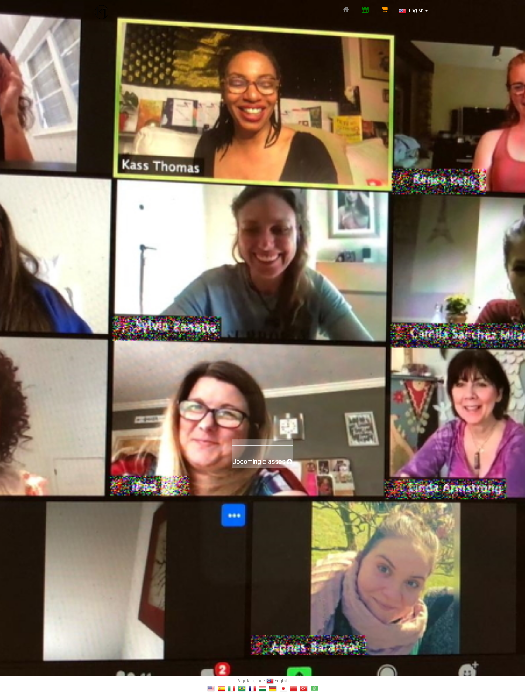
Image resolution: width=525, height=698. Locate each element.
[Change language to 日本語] (283, 688)
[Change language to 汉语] (293, 688)
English (416, 10)
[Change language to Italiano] (231, 688)
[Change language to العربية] (314, 688)
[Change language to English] (211, 688)
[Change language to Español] (221, 688)
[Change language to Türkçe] (304, 688)
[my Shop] (384, 9)
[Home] (346, 9)
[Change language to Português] (242, 688)
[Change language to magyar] (262, 688)
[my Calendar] (365, 9)
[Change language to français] (252, 688)
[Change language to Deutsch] (273, 688)
